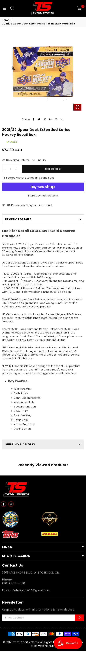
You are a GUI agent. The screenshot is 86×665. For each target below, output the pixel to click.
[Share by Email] (61, 119)
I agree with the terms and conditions (30, 178)
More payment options (43, 195)
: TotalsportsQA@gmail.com (30, 590)
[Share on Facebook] (33, 119)
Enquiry (41, 160)
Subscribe (79, 617)
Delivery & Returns (18, 160)
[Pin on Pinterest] (44, 119)
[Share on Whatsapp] (55, 119)
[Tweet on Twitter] (39, 119)
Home (5, 20)
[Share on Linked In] (50, 119)
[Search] (12, 8)
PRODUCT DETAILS (18, 219)
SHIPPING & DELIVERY (20, 444)
